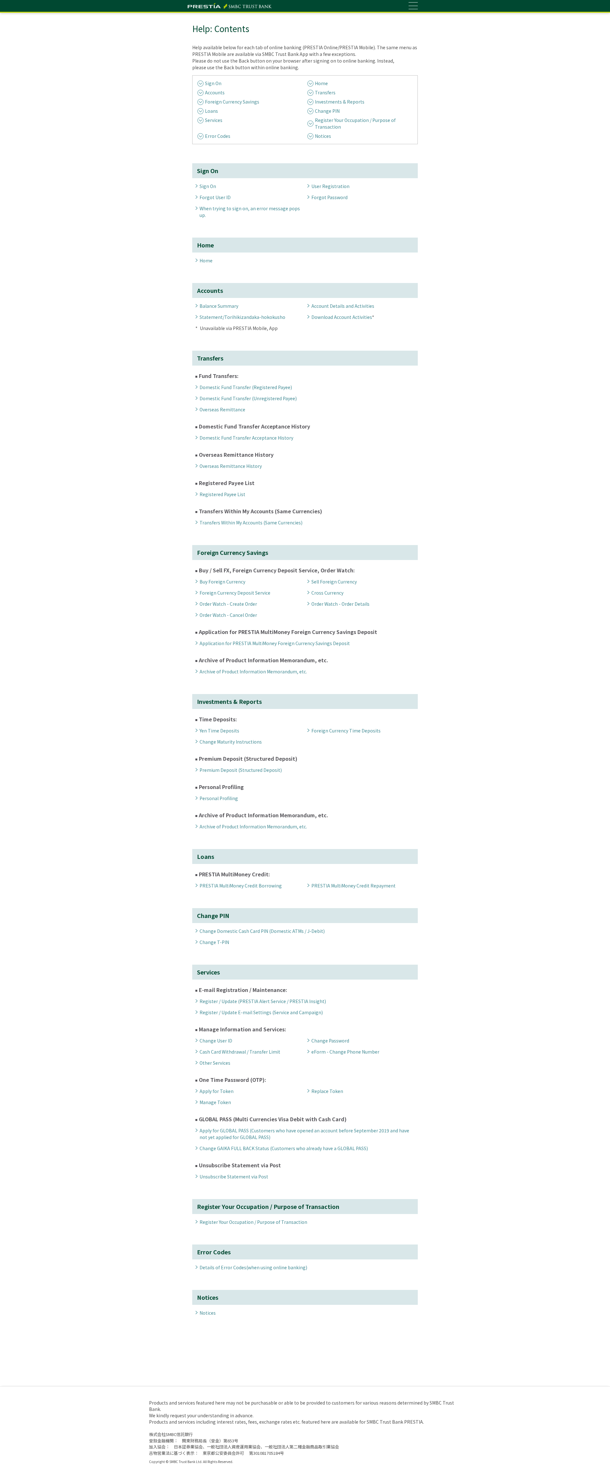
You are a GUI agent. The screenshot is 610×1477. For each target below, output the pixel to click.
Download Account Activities (341, 317)
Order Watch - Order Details (340, 604)
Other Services (215, 1063)
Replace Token (327, 1091)
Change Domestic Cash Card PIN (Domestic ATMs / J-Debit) (262, 931)
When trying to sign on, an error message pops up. (250, 211)
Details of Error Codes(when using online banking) (253, 1267)
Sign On (213, 83)
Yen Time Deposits (219, 730)
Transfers (325, 92)
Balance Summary (219, 306)
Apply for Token (217, 1091)
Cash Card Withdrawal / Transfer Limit (240, 1052)
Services (213, 120)
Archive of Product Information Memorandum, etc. (253, 671)
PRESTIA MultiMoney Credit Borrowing (241, 885)
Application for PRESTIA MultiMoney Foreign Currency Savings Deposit (275, 643)
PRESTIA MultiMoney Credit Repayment (353, 885)
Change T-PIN (214, 942)
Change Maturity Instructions (231, 741)
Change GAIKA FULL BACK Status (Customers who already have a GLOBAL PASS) (284, 1148)
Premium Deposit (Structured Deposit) (241, 770)
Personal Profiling (219, 798)
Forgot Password (329, 197)
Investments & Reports (339, 101)
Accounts (215, 92)
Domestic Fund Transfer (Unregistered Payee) (248, 398)
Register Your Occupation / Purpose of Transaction (355, 123)
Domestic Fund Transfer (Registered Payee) (246, 387)
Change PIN (327, 111)
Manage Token (215, 1102)
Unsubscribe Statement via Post (234, 1176)
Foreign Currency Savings (232, 101)
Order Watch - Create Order (228, 604)
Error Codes (217, 136)
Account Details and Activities (342, 306)
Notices (323, 136)
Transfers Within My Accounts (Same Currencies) (251, 522)
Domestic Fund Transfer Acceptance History (246, 438)
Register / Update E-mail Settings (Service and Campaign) (261, 1012)
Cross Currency (327, 593)
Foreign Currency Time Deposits (346, 730)
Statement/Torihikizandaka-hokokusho (242, 317)
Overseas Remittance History (231, 466)
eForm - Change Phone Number (345, 1052)
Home (321, 83)
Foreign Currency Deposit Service (235, 593)
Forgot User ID (215, 197)
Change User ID (216, 1040)
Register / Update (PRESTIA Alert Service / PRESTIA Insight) (263, 1001)
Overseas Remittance (222, 409)
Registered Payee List (222, 494)
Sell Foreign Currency (334, 581)
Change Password (330, 1040)
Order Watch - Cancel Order (228, 615)
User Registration (330, 186)
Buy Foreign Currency (222, 581)
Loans (211, 111)
